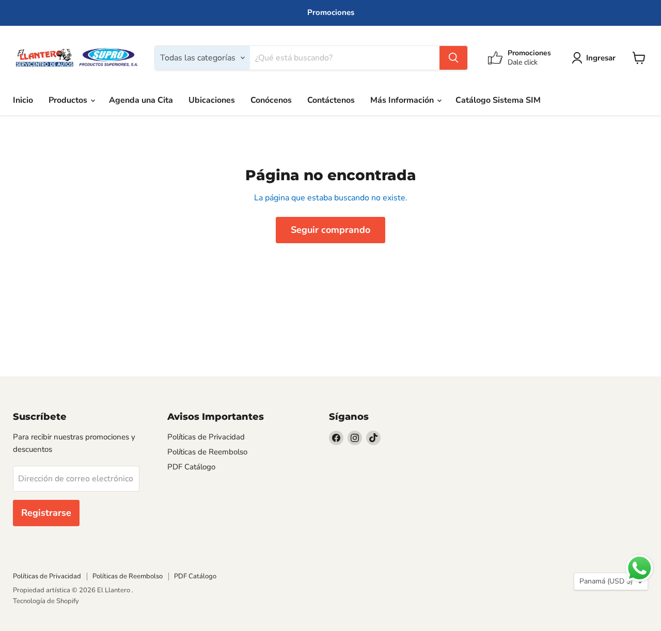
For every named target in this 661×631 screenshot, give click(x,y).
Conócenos (271, 100)
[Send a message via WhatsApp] (639, 568)
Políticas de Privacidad (206, 437)
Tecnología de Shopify (46, 601)
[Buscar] (453, 58)
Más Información (403, 100)
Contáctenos (331, 100)
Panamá (606, 581)
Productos (69, 100)
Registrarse (46, 513)
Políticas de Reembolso (207, 452)
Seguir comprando (330, 230)
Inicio (23, 100)
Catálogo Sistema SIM (498, 100)
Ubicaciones (211, 100)
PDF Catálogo (191, 467)
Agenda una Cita (141, 100)
